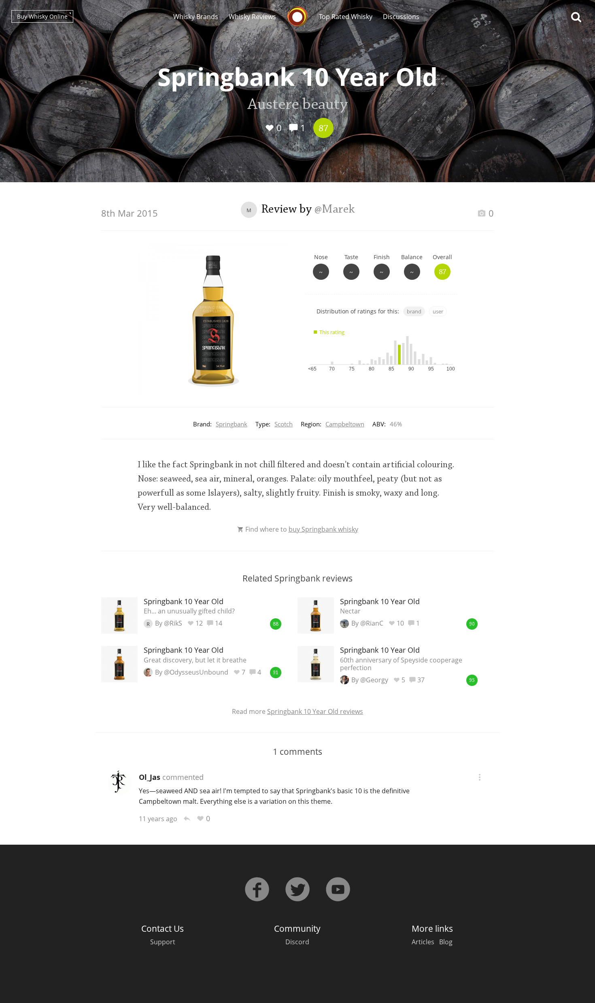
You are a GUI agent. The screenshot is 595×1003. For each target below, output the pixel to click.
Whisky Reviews (252, 16)
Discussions (401, 16)
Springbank (231, 424)
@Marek (334, 210)
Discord (297, 941)
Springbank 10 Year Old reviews (315, 711)
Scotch (283, 424)
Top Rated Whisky (345, 16)
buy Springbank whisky (323, 529)
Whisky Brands (195, 16)
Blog (446, 941)
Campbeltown (344, 424)
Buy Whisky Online (42, 16)
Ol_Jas (149, 777)
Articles (423, 941)
